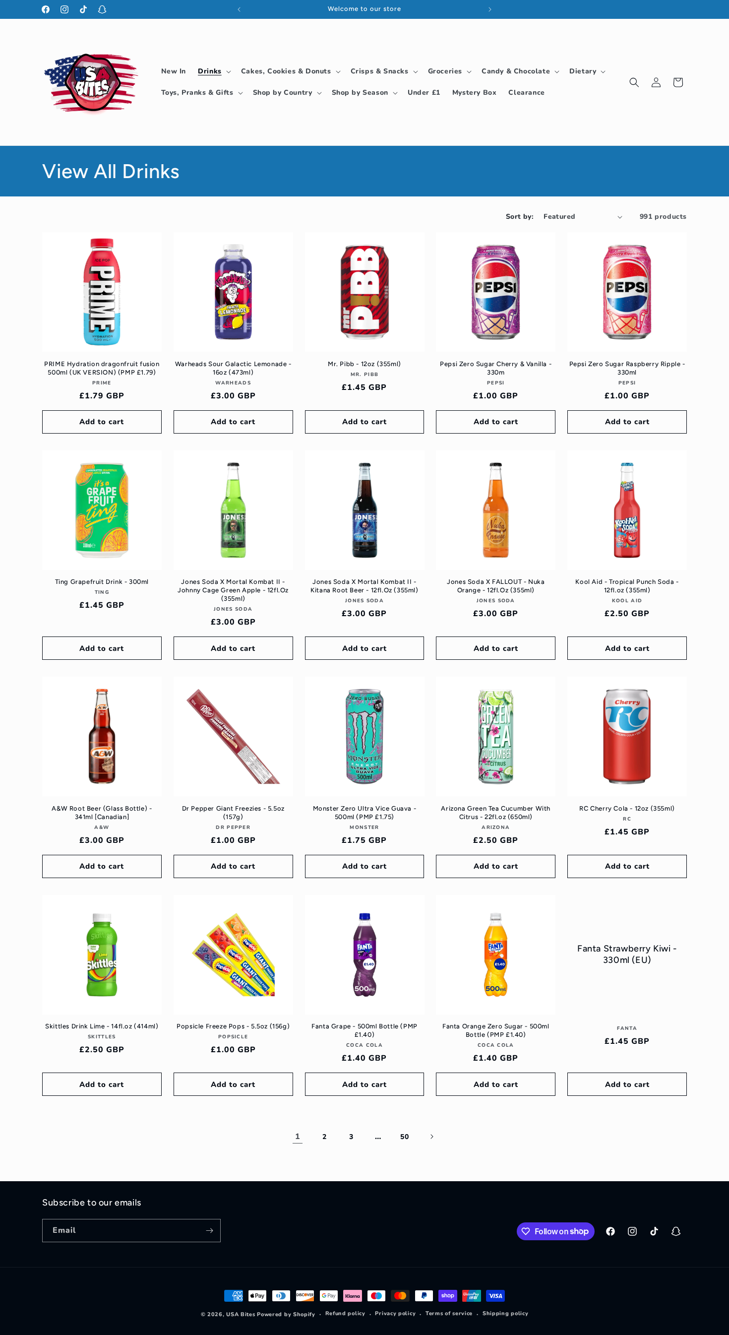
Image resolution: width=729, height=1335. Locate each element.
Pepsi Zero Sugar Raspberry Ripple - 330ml (627, 368)
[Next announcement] (490, 9)
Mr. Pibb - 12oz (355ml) (364, 364)
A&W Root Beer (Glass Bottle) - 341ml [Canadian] (102, 813)
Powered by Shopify (286, 1314)
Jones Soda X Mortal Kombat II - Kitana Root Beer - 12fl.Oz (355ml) (364, 586)
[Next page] (431, 1136)
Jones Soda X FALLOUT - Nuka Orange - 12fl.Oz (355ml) (496, 586)
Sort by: (520, 216)
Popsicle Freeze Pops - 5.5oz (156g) (233, 1026)
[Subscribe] (209, 1230)
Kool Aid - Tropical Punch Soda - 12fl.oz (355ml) (626, 586)
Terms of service (449, 1313)
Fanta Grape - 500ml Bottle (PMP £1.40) (364, 1030)
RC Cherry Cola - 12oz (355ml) (626, 808)
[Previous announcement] (239, 9)
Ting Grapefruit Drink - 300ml (102, 581)
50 (404, 1137)
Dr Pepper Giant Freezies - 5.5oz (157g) (233, 813)
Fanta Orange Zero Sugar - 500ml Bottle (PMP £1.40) (495, 1030)
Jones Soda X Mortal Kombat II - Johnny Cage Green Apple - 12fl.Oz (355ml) (233, 590)
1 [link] (298, 1136)
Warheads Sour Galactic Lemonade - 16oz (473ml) (233, 368)
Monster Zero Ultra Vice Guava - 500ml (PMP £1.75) (365, 813)
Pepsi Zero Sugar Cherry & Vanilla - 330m (495, 368)
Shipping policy (506, 1313)
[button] (213, 71)
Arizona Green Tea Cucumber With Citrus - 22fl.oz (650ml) (495, 813)
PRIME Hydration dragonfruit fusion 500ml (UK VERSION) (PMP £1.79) (101, 368)
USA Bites (240, 1314)
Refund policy (345, 1313)
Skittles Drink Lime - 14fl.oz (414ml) (101, 1026)
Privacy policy (395, 1313)
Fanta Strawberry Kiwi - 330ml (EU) (627, 954)
